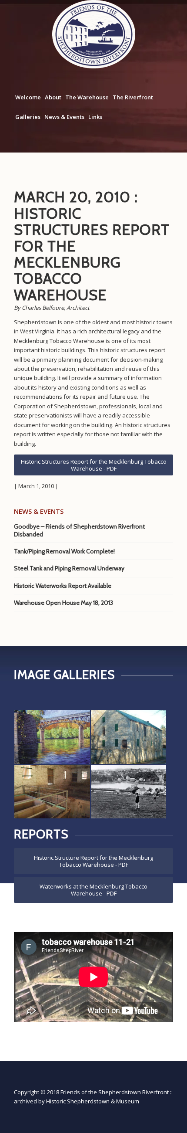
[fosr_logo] (93, 34)
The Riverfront (133, 97)
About (53, 97)
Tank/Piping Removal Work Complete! (64, 551)
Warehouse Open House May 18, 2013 (63, 603)
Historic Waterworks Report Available (62, 586)
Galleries (27, 117)
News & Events (64, 117)
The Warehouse (87, 97)
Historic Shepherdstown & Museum (92, 1101)
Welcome (28, 97)
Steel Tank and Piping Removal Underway (69, 568)
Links (95, 117)
